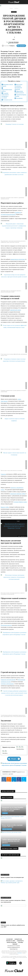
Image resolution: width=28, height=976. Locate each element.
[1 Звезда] (17, 748)
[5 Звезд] (6, 752)
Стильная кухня (7, 99)
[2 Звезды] (20, 748)
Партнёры (20, 942)
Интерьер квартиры (7, 829)
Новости (3, 922)
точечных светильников (7, 683)
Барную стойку (5, 507)
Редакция (15, 944)
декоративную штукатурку (18, 259)
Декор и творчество (6, 897)
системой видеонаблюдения (8, 214)
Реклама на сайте (10, 940)
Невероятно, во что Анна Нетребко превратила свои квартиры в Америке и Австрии (12, 809)
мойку (23, 493)
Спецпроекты (20, 940)
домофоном (18, 212)
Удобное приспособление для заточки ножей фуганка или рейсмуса (11, 841)
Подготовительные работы (7, 89)
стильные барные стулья (20, 502)
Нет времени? (21, 45)
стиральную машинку (15, 493)
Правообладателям (14, 949)
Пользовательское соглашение (13, 945)
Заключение (19, 98)
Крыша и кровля (5, 874)
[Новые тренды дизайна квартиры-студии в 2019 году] (13, 823)
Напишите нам (18, 939)
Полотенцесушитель (6, 625)
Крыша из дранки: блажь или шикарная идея (12, 877)
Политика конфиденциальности (13, 947)
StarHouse (5, 813)
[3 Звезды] (22, 748)
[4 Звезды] (3, 752)
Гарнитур (3, 474)
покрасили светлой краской (8, 679)
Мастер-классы (6, 845)
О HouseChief (9, 939)
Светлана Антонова (14, 42)
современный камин (15, 310)
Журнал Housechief (11, 942)
